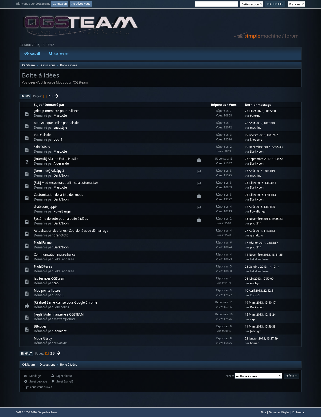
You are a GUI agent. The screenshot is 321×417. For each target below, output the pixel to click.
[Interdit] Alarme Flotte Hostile (56, 159)
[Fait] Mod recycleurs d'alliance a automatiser (66, 183)
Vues (233, 105)
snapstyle (60, 127)
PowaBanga (62, 211)
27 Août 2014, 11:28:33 (260, 231)
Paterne (255, 116)
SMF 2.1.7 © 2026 (26, 412)
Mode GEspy (43, 338)
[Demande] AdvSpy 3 (49, 171)
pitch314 (255, 223)
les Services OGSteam (49, 278)
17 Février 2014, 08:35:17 (261, 243)
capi (56, 283)
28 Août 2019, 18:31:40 (260, 123)
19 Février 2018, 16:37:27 (261, 135)
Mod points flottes (47, 290)
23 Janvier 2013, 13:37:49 (261, 338)
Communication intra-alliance (54, 254)
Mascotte (60, 115)
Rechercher (61, 54)
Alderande (61, 163)
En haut (26, 353)
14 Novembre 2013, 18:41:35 (264, 255)
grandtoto (61, 235)
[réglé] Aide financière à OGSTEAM (59, 314)
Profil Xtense (43, 266)
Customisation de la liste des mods (58, 195)
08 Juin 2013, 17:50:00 (259, 279)
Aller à (229, 376)
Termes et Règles (279, 412)
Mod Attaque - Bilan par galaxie (56, 123)
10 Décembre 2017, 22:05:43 (264, 147)
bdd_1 (58, 139)
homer (254, 343)
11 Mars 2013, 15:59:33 (260, 326)
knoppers (256, 140)
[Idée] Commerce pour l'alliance (56, 111)
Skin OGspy (42, 147)
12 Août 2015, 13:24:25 (260, 207)
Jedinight (60, 331)
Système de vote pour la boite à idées (61, 218)
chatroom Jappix (45, 207)
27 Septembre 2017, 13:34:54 (264, 159)
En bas (25, 96)
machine (255, 128)
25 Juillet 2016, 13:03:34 (260, 183)
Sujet (38, 105)
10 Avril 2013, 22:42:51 (260, 291)
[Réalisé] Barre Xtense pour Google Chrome (65, 302)
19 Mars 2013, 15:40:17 (260, 303)
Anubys (255, 283)
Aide (263, 412)
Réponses (218, 105)
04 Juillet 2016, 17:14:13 (260, 195)
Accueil (35, 54)
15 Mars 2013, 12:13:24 (260, 315)
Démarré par (54, 105)
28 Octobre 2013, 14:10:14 (262, 267)
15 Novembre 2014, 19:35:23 (264, 219)
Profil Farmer (43, 242)
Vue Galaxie (42, 135)
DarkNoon (256, 152)
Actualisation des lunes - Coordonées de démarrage (71, 230)
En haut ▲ (298, 412)
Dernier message (258, 105)
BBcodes (40, 326)
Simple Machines (47, 412)
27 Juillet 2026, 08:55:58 (260, 111)
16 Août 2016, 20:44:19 (260, 171)
